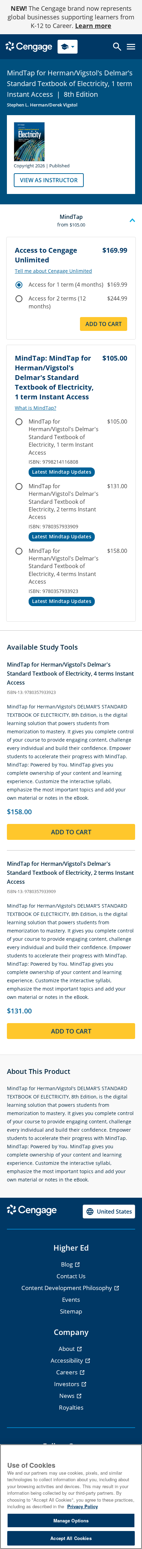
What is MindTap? (35, 408)
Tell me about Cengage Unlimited (53, 271)
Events (71, 1300)
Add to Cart (103, 324)
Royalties (71, 1407)
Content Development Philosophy (67, 1288)
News (67, 1396)
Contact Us (71, 1276)
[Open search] (117, 47)
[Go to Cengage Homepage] (29, 46)
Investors (67, 1384)
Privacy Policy (82, 1506)
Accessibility (67, 1360)
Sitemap (71, 1311)
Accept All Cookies (70, 1538)
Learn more (93, 25)
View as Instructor (49, 180)
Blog (67, 1264)
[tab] (71, 220)
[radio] (19, 285)
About (67, 1349)
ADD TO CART (71, 832)
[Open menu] (130, 46)
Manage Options (71, 1520)
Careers (67, 1372)
